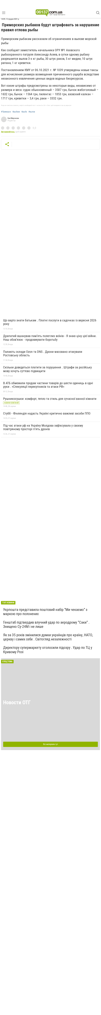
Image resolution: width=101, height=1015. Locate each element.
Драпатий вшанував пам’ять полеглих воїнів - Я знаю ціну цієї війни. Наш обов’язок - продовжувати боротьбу (50, 337)
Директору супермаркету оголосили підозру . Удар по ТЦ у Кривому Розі (47, 649)
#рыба (24, 112)
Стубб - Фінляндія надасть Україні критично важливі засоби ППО (46, 413)
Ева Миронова (13, 118)
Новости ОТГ (17, 702)
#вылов (32, 112)
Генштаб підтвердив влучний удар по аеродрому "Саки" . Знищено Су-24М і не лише (46, 624)
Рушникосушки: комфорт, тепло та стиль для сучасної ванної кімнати (49, 399)
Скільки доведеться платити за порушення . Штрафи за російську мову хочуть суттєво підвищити (47, 369)
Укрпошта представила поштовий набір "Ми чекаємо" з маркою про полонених (45, 611)
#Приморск (6, 112)
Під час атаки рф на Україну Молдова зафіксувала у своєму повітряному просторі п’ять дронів (43, 427)
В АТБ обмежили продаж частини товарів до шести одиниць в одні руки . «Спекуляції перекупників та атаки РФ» (48, 385)
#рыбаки (16, 112)
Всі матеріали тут (50, 744)
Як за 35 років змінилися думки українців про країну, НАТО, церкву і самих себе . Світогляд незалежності (48, 637)
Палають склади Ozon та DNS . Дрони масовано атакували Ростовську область (42, 353)
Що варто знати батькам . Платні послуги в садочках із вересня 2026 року (49, 322)
